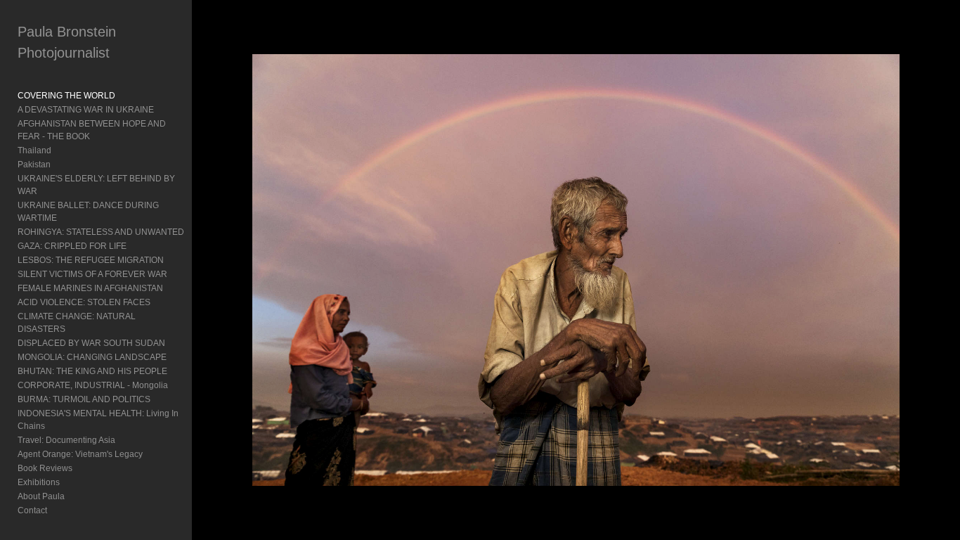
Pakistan (34, 164)
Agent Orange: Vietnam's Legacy (80, 454)
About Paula (41, 496)
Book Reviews (45, 468)
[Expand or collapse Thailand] (60, 150)
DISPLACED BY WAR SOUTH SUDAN (91, 343)
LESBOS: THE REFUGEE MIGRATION (91, 260)
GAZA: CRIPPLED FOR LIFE (72, 246)
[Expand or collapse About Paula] (74, 496)
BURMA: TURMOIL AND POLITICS (84, 399)
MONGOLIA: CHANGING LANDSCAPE (92, 357)
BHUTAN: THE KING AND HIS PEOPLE (92, 371)
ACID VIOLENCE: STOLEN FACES (84, 302)
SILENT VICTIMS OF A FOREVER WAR (92, 274)
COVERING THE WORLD (66, 96)
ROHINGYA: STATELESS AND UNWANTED (101, 232)
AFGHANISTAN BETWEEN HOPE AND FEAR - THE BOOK (92, 130)
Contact (32, 510)
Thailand (34, 150)
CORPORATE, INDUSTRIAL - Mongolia (93, 385)
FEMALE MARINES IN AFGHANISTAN (90, 288)
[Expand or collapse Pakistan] (60, 164)
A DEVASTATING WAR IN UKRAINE (86, 110)
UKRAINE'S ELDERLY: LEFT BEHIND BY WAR (96, 185)
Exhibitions (39, 482)
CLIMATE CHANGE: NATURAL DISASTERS (77, 322)
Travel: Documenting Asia (66, 440)
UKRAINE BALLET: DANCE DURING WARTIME (88, 211)
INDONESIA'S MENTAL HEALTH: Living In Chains (98, 420)
